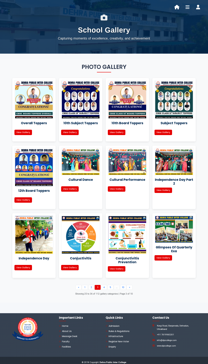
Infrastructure (116, 336)
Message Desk (69, 336)
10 (123, 287)
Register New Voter (119, 341)
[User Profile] (198, 7)
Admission (114, 325)
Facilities (66, 346)
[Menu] (187, 7)
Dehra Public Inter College (113, 362)
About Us (67, 331)
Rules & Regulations (119, 331)
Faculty (66, 341)
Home (65, 325)
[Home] (177, 7)
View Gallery (23, 132)
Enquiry (112, 346)
